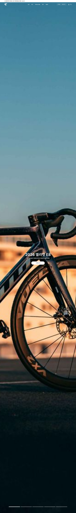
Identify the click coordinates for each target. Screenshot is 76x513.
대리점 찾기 (63, 4)
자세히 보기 (38, 263)
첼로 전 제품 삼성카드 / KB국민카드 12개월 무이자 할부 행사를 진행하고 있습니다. (17, 1)
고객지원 (58, 4)
